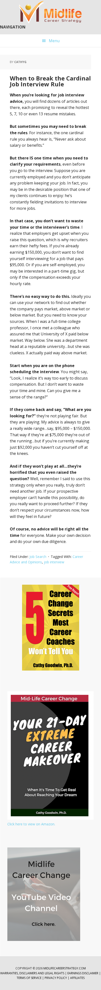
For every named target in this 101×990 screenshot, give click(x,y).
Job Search (37, 556)
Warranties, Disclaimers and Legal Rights (32, 973)
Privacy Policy (56, 978)
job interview (54, 562)
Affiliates (77, 978)
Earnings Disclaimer (82, 973)
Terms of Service (29, 978)
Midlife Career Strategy (50, 12)
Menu (54, 40)
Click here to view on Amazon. (31, 824)
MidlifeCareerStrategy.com (64, 968)
